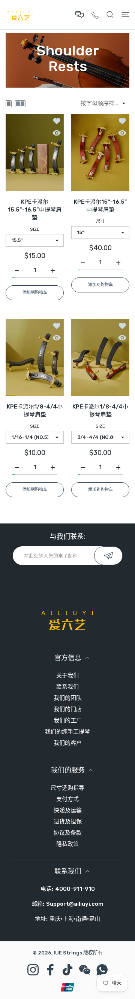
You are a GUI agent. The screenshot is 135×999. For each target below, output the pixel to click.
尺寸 (100, 221)
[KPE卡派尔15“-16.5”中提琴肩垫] (100, 152)
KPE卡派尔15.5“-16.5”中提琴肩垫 (35, 209)
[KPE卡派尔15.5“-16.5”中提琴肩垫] (35, 152)
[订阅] (108, 555)
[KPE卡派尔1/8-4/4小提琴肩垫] (35, 357)
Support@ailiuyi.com (75, 904)
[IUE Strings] (21, 15)
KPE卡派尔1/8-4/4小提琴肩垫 (35, 410)
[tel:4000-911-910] (95, 14)
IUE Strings (68, 953)
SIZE (34, 229)
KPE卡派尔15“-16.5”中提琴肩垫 (100, 205)
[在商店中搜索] (110, 14)
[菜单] (125, 14)
